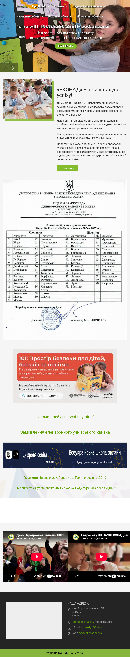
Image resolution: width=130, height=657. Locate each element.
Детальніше (67, 168)
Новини (59, 6)
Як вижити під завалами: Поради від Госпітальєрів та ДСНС (65, 477)
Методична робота (88, 16)
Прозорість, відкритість (95, 26)
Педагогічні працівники (88, 6)
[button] (4, 67)
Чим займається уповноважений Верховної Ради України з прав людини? (65, 488)
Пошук (21, 36)
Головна (22, 6)
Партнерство (25, 26)
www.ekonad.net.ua (90, 633)
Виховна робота (58, 16)
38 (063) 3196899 (83, 621)
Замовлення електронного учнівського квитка (65, 432)
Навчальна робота (28, 16)
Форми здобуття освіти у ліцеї (65, 417)
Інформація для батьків (56, 26)
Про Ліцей (39, 6)
